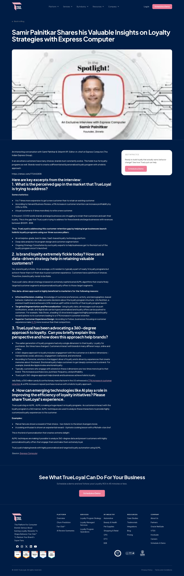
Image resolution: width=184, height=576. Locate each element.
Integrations (132, 526)
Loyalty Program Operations (87, 530)
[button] (55, 6)
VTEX (153, 531)
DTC (106, 539)
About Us (154, 518)
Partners (154, 522)
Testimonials (132, 522)
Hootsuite (155, 535)
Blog (129, 531)
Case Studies (132, 518)
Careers (154, 539)
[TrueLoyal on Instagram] (21, 546)
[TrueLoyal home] (20, 518)
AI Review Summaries (65, 531)
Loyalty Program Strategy (90, 518)
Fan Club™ (61, 526)
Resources (132, 514)
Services (84, 514)
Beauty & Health (110, 522)
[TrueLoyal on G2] (17, 555)
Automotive (108, 518)
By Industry (109, 514)
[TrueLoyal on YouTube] (35, 546)
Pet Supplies (109, 526)
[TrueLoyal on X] (26, 546)
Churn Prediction (64, 522)
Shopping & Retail (111, 531)
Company (155, 514)
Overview (61, 518)
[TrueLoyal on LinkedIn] (30, 546)
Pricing (130, 535)
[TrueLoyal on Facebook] (17, 546)
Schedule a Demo (162, 6)
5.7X (34, 322)
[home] (19, 7)
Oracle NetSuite (157, 526)
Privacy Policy (146, 570)
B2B (105, 543)
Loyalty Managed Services (87, 523)
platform (61, 514)
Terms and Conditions (163, 570)
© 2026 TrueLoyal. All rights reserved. (27, 570)
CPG (105, 535)
